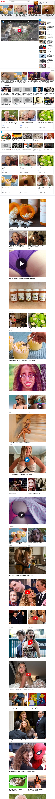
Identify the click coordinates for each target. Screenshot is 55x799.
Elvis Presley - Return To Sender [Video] (48, 150)
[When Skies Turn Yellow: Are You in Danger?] (17, 136)
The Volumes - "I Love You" (27, 103)
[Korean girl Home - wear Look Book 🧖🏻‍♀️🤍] (17, 100)
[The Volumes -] (28, 100)
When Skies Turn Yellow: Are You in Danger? (16, 140)
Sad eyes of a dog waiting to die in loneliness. (50, 22)
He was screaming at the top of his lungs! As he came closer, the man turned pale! (27, 140)
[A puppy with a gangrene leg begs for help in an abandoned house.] (42, 61)
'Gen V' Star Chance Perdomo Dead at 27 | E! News (5, 94)
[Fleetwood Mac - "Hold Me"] (49, 136)
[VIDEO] (3, 1)
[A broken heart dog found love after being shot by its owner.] (42, 66)
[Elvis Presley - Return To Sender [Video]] (49, 145)
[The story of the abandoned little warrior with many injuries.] (42, 51)
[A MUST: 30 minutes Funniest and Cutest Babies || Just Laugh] (17, 89)
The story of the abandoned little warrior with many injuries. (50, 51)
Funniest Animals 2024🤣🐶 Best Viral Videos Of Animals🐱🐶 (5, 140)
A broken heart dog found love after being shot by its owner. (50, 65)
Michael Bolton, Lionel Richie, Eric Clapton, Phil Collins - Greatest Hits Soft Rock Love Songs (5, 104)
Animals (42, 20)
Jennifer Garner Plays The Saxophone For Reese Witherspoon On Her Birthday (49, 104)
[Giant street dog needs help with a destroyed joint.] (42, 42)
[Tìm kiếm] (28, 1)
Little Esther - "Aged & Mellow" (37, 104)
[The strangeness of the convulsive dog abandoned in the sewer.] (42, 47)
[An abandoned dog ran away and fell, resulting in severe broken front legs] (42, 37)
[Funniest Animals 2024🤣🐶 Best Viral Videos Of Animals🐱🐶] (6, 136)
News (6, 95)
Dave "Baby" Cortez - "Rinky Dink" (49, 94)
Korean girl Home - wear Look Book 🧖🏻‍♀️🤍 (16, 104)
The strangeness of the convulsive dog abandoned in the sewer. (50, 46)
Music (39, 95)
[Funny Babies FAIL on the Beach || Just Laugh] (28, 89)
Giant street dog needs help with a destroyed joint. (50, 41)
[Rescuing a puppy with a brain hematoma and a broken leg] (38, 136)
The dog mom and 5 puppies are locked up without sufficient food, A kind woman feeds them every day (37, 150)
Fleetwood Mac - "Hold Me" (49, 139)
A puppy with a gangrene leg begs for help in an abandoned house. (50, 60)
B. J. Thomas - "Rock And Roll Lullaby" (37, 94)
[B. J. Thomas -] (38, 89)
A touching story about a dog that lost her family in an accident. (50, 55)
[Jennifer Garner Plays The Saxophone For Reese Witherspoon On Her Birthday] (49, 100)
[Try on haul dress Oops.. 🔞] (6, 145)
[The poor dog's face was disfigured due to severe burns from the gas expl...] (42, 33)
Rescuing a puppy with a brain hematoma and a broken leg (37, 140)
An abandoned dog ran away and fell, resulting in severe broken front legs (50, 37)
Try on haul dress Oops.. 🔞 (6, 149)
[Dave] (49, 89)
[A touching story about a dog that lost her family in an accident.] (42, 56)
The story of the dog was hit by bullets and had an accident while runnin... (50, 27)
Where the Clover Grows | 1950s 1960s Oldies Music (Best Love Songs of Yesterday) (16, 150)
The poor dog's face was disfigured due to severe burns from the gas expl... (50, 32)
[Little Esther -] (38, 100)
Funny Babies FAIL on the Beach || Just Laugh (27, 94)
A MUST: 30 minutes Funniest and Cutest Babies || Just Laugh (17, 94)
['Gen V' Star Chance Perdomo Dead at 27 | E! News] (6, 89)
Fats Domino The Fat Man (27, 149)
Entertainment (19, 95)
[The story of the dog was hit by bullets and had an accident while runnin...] (42, 28)
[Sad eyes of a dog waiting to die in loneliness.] (42, 23)
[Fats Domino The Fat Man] (28, 145)
